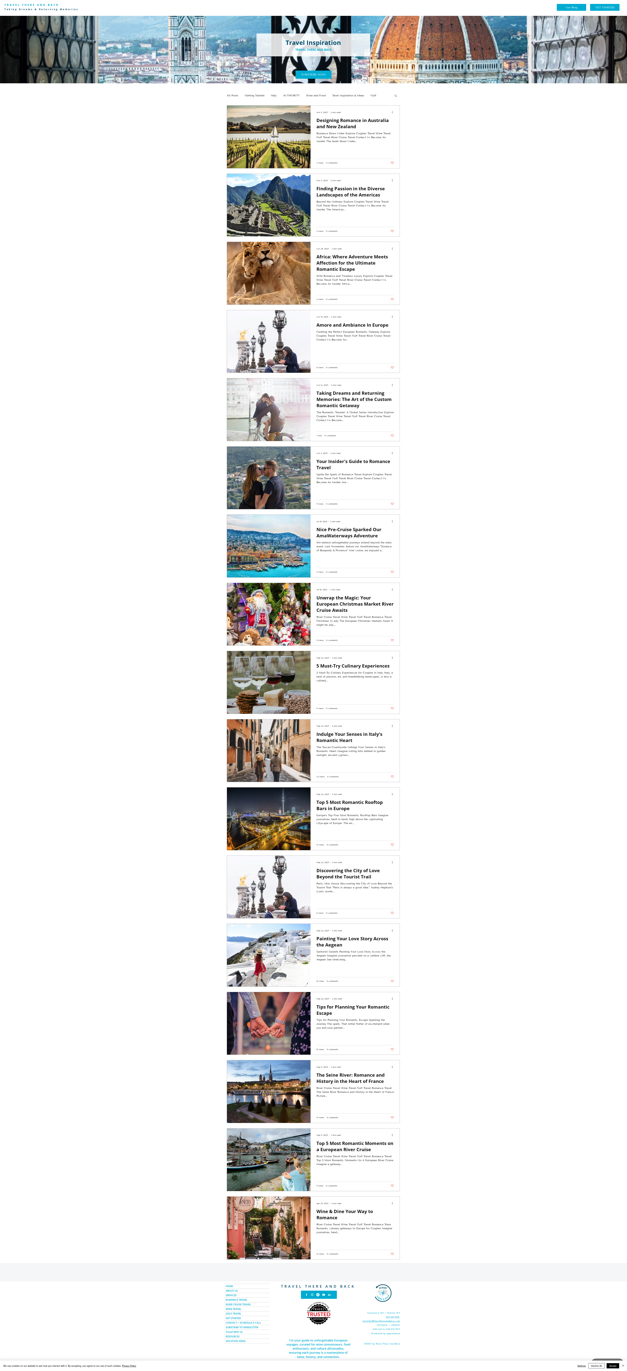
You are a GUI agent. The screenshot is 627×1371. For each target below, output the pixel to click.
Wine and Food (316, 95)
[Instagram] (312, 1294)
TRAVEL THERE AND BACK (318, 1286)
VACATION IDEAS (236, 1341)
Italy (274, 95)
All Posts (232, 95)
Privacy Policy (129, 1365)
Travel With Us (234, 1331)
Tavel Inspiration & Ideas (348, 95)
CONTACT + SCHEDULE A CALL (243, 1322)
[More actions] (393, 112)
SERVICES (231, 1295)
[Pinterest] (318, 1294)
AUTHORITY (291, 95)
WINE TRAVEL (233, 1309)
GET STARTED (233, 1318)
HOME (229, 1286)
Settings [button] (581, 1365)
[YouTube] (323, 1294)
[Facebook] (306, 1294)
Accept (612, 1365)
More (374, 95)
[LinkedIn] (329, 1294)
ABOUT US (232, 1290)
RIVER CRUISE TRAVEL (238, 1304)
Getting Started (254, 95)
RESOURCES (233, 1336)
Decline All (596, 1365)
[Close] (623, 1365)
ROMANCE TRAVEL (236, 1299)
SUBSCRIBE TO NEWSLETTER (242, 1327)
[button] (313, 75)
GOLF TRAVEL (233, 1313)
